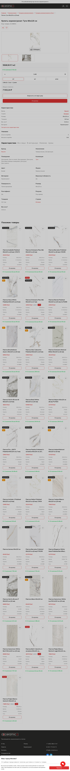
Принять (59, 768)
